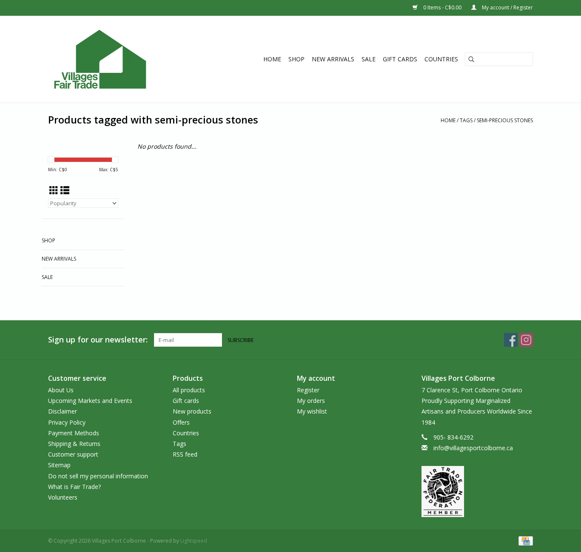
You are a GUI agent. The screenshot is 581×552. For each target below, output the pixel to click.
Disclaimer (62, 411)
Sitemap (59, 465)
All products (189, 390)
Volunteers (62, 497)
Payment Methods (73, 433)
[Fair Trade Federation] (477, 491)
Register (308, 390)
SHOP (296, 59)
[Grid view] (53, 190)
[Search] (471, 59)
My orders (311, 401)
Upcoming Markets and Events (90, 401)
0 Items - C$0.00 (442, 7)
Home (272, 59)
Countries (441, 59)
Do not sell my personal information (98, 476)
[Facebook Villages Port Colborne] (511, 340)
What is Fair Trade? (74, 487)
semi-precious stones (505, 120)
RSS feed (185, 454)
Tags (466, 120)
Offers (181, 422)
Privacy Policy (66, 422)
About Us (61, 390)
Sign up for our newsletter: (98, 339)
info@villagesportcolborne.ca (473, 448)
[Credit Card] (524, 540)
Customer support (73, 454)
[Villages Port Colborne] (115, 59)
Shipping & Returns (74, 444)
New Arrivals (333, 59)
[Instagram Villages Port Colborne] (526, 340)
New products (192, 411)
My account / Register (507, 7)
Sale (369, 59)
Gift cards (400, 59)
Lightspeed (193, 540)
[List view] (64, 190)
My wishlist (312, 411)
